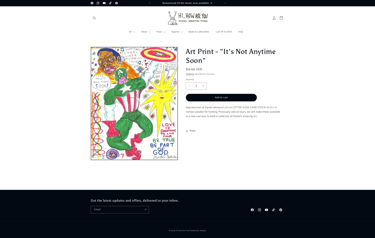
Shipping (190, 74)
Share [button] (192, 131)
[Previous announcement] (149, 3)
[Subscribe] (145, 209)
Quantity (190, 79)
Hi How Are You (182, 230)
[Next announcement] (225, 3)
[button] (94, 17)
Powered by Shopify (198, 230)
